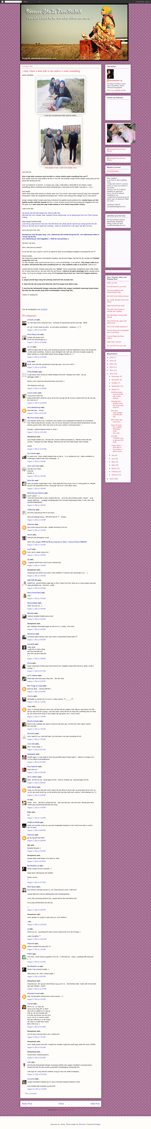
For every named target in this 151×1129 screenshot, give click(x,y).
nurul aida (31, 744)
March (114, 468)
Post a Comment (31, 1093)
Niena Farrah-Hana (34, 593)
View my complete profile (116, 90)
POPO (29, 954)
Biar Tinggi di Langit (34, 686)
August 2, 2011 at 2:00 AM (36, 576)
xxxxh (29, 549)
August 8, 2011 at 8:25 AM (36, 1047)
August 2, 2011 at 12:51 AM (36, 413)
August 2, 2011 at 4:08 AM (36, 658)
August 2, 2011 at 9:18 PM (36, 851)
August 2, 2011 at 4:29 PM (36, 795)
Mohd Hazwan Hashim (35, 493)
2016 (112, 357)
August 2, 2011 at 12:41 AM (36, 330)
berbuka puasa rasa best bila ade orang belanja (117, 395)
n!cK (29, 1062)
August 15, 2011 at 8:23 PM (36, 1074)
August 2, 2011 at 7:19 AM (36, 716)
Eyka (29, 361)
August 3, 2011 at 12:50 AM (36, 924)
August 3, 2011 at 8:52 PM (36, 976)
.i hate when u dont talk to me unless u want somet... (117, 448)
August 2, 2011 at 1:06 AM (36, 488)
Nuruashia (31, 733)
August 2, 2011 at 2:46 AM (36, 609)
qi (28, 929)
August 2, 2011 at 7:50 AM (36, 739)
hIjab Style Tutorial (114, 342)
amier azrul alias (33, 466)
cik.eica (30, 696)
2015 (112, 361)
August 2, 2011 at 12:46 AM (36, 367)
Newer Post (27, 1104)
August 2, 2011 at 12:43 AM (36, 342)
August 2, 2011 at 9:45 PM (36, 910)
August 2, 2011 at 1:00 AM (36, 461)
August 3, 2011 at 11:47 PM (36, 989)
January (115, 475)
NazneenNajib (32, 603)
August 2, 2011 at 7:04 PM (36, 807)
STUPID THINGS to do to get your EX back (117, 439)
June (114, 459)
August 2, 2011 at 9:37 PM (36, 882)
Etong (29, 663)
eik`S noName (32, 675)
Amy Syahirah (32, 766)
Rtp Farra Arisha (33, 418)
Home (61, 1104)
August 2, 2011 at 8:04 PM (36, 830)
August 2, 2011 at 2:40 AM (36, 588)
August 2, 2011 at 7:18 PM (36, 818)
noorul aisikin (32, 393)
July (113, 455)
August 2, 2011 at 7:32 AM (36, 729)
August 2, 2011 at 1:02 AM (36, 476)
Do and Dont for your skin (116, 286)
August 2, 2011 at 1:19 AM (36, 530)
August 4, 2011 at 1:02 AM (36, 999)
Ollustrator (82, 1124)
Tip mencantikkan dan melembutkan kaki (115, 291)
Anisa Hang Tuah (33, 334)
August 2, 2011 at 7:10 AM (36, 702)
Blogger (97, 1124)
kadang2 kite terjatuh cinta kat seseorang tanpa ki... (117, 404)
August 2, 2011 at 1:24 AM (36, 545)
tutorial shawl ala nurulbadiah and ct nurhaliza (118, 331)
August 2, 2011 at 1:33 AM (36, 565)
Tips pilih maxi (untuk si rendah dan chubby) (115, 310)
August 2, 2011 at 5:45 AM (36, 692)
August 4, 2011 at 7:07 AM (36, 1037)
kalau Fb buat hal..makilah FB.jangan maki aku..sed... (116, 429)
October (115, 383)
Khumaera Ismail (33, 993)
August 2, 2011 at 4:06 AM (36, 640)
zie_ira (29, 347)
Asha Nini (30, 480)
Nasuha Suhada (33, 721)
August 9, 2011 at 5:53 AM (36, 1058)
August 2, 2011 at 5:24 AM (36, 681)
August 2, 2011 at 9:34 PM (36, 861)
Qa (28, 559)
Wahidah (30, 613)
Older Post (95, 1104)
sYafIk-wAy (31, 510)
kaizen (29, 535)
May (113, 462)
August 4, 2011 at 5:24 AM (36, 1027)
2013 (112, 367)
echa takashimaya (33, 407)
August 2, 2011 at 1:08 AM (36, 505)
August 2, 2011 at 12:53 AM (36, 449)
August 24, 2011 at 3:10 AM (36, 1089)
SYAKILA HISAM (33, 822)
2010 (112, 479)
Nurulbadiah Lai (33, 866)
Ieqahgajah (31, 754)
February (115, 471)
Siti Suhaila (31, 453)
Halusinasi (31, 634)
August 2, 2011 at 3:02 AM (36, 619)
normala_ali (31, 320)
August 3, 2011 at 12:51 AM (36, 939)
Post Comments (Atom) (65, 1110)
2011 (112, 374)
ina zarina (31, 1079)
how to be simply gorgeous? (117, 326)
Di (28, 800)
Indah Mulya (31, 787)
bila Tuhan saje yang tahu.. (116, 421)
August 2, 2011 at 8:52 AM (36, 772)
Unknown (30, 524)
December (116, 376)
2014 (112, 364)
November (116, 380)
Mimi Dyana (31, 887)
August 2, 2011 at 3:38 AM (36, 629)
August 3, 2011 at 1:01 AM (36, 949)
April (113, 465)
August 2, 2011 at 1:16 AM (36, 520)
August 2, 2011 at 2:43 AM (36, 598)
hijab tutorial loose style (115, 306)
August (114, 389)
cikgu (29, 706)
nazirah (30, 1004)
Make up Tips (112, 283)
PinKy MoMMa (32, 372)
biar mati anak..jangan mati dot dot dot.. (117, 413)
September (116, 386)
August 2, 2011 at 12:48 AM (36, 388)
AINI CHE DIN (32, 580)
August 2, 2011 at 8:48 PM (36, 841)
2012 (112, 370)
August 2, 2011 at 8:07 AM (36, 749)
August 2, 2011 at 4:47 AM (36, 671)
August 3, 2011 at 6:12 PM (36, 962)
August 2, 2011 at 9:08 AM (36, 783)
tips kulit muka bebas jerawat (118, 296)
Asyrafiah (30, 644)
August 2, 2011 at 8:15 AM (36, 762)
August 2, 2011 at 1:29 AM (36, 555)
